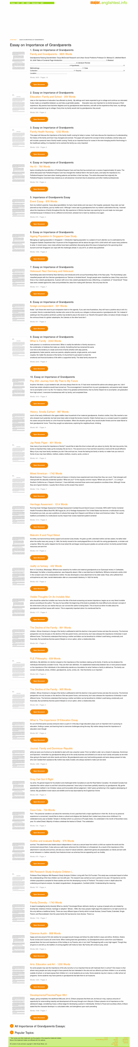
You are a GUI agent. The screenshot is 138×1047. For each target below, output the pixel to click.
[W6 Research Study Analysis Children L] (18, 881)
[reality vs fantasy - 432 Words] (18, 576)
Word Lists (35, 3)
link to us (125, 1041)
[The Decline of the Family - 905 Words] (18, 699)
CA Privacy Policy (114, 1044)
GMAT (28, 3)
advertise (125, 1039)
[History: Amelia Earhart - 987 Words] (18, 421)
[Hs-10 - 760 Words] (18, 172)
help (116, 1038)
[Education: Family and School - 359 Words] (18, 102)
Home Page (13, 39)
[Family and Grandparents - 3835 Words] (18, 60)
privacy (116, 1039)
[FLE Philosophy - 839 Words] (18, 668)
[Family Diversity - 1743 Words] (18, 912)
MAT (42, 3)
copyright (115, 1042)
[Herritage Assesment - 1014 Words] (18, 514)
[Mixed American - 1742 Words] (18, 483)
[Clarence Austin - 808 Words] (18, 943)
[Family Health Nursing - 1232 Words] (18, 137)
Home (13, 3)
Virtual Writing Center (101, 1039)
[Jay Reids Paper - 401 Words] (18, 452)
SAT (18, 3)
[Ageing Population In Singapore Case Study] (18, 242)
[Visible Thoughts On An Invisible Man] (18, 606)
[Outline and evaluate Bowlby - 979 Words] (18, 850)
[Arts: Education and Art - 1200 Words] (18, 974)
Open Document (39, 84)
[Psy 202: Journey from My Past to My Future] (18, 386)
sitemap (125, 1042)
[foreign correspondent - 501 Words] (18, 311)
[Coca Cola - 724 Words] (18, 820)
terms (116, 1041)
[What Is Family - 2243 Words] (18, 346)
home (106, 1038)
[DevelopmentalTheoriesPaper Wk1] (18, 1005)
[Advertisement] (69, 20)
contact (126, 1038)
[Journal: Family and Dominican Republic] (18, 758)
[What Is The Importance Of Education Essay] (18, 730)
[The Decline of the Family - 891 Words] (18, 637)
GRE (22, 3)
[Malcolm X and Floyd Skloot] (18, 545)
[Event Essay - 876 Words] (18, 207)
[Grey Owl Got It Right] (18, 789)
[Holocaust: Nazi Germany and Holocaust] (18, 277)
